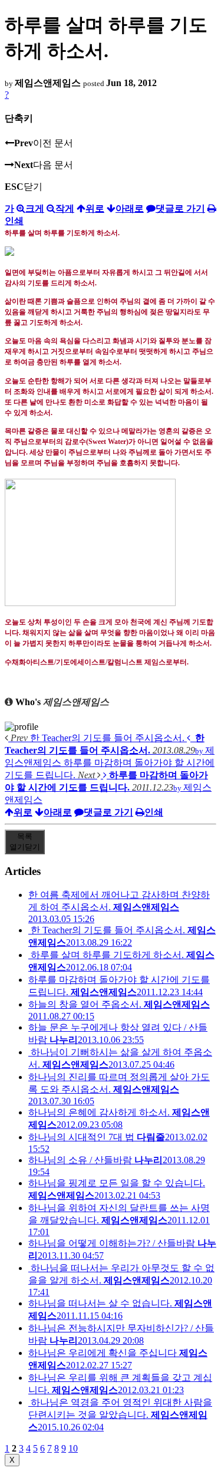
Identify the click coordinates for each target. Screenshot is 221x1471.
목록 (24, 841)
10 (73, 1448)
